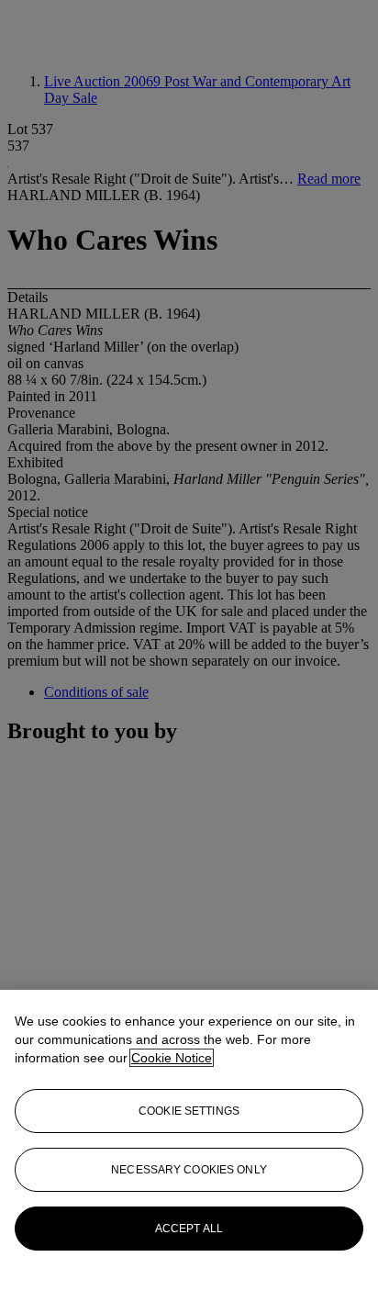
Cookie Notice (171, 1057)
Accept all (189, 1228)
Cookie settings (189, 1111)
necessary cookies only (189, 1169)
